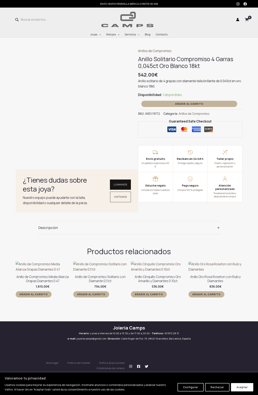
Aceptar (242, 387)
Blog (147, 34)
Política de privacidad (111, 363)
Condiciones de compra (110, 368)
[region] (129, 383)
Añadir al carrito (189, 103)
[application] (99, 34)
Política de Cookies (78, 363)
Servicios (130, 34)
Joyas (93, 34)
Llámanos (120, 184)
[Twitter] (146, 366)
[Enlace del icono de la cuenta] (237, 19)
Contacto (162, 34)
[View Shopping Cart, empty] (246, 19)
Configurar (190, 387)
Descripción (129, 227)
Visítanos (120, 196)
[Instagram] (238, 4)
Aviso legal (52, 363)
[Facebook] (245, 4)
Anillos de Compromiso (154, 51)
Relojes (111, 34)
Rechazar (217, 387)
